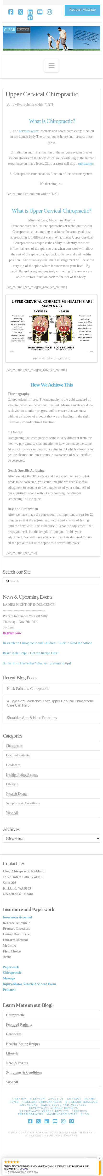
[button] (51, 65)
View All (12, 813)
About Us (56, 1098)
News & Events (16, 793)
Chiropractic (14, 746)
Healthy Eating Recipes (22, 774)
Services (79, 1111)
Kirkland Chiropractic (42, 1101)
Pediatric (9, 990)
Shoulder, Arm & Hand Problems (32, 718)
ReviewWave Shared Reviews (53, 1108)
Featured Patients (17, 755)
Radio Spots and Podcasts (64, 1105)
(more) (24, 1169)
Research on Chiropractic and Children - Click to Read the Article (47, 643)
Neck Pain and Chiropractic (28, 689)
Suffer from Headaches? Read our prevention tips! (37, 663)
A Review (19, 1098)
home (14, 1101)
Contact (74, 1098)
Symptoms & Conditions (23, 803)
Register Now (12, 633)
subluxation (86, 163)
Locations (29, 1105)
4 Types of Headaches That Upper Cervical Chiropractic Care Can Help (50, 703)
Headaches (13, 765)
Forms (90, 1098)
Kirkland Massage (81, 1101)
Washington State (62, 1114)
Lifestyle (12, 784)
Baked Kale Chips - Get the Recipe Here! (31, 653)
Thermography (31, 1114)
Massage (9, 978)
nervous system (29, 131)
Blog (85, 1114)
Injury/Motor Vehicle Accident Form (29, 984)
